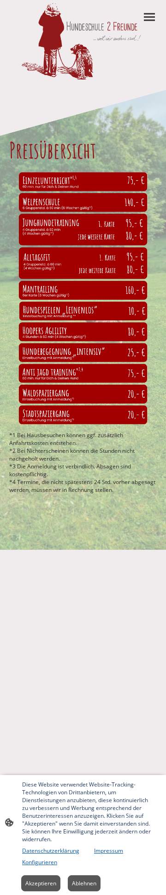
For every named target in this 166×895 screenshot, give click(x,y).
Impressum (108, 851)
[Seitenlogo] (83, 41)
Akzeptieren (40, 883)
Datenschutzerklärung (50, 851)
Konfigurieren (39, 862)
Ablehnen (84, 883)
